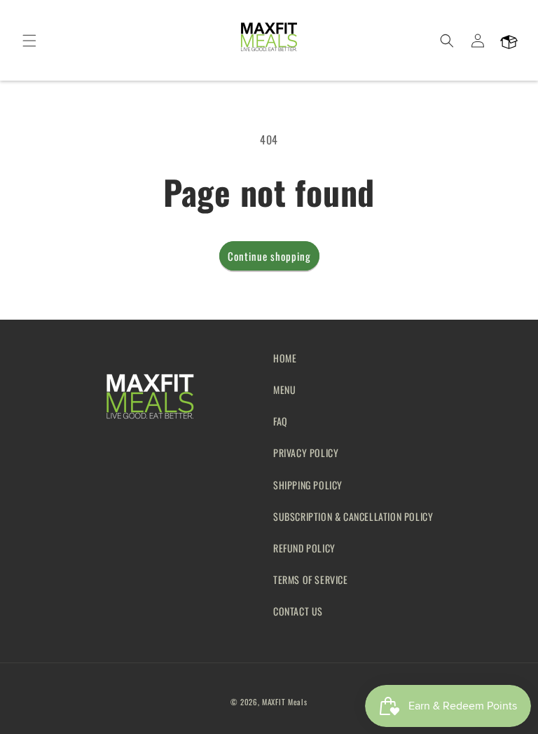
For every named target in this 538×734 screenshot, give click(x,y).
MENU (284, 389)
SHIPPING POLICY (308, 484)
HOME (284, 358)
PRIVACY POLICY (305, 452)
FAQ (280, 421)
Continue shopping (269, 256)
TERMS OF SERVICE (310, 579)
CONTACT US (298, 611)
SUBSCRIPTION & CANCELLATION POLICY (353, 516)
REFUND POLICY (304, 548)
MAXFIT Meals (284, 701)
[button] (29, 40)
